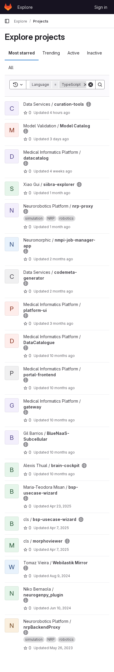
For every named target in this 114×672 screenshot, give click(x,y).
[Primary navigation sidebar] (7, 21)
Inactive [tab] (94, 52)
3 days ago (59, 139)
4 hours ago (60, 112)
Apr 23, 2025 (60, 506)
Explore (25, 7)
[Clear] (90, 84)
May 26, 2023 (61, 648)
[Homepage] (8, 7)
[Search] (100, 84)
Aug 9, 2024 (60, 576)
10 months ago (62, 355)
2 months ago (61, 259)
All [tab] (10, 67)
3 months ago (61, 323)
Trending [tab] (51, 52)
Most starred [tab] (21, 52)
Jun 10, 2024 (60, 608)
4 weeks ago (61, 171)
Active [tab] (74, 52)
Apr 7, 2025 (59, 528)
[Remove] (85, 84)
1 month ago (60, 193)
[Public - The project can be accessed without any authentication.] (88, 104)
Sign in (100, 7)
